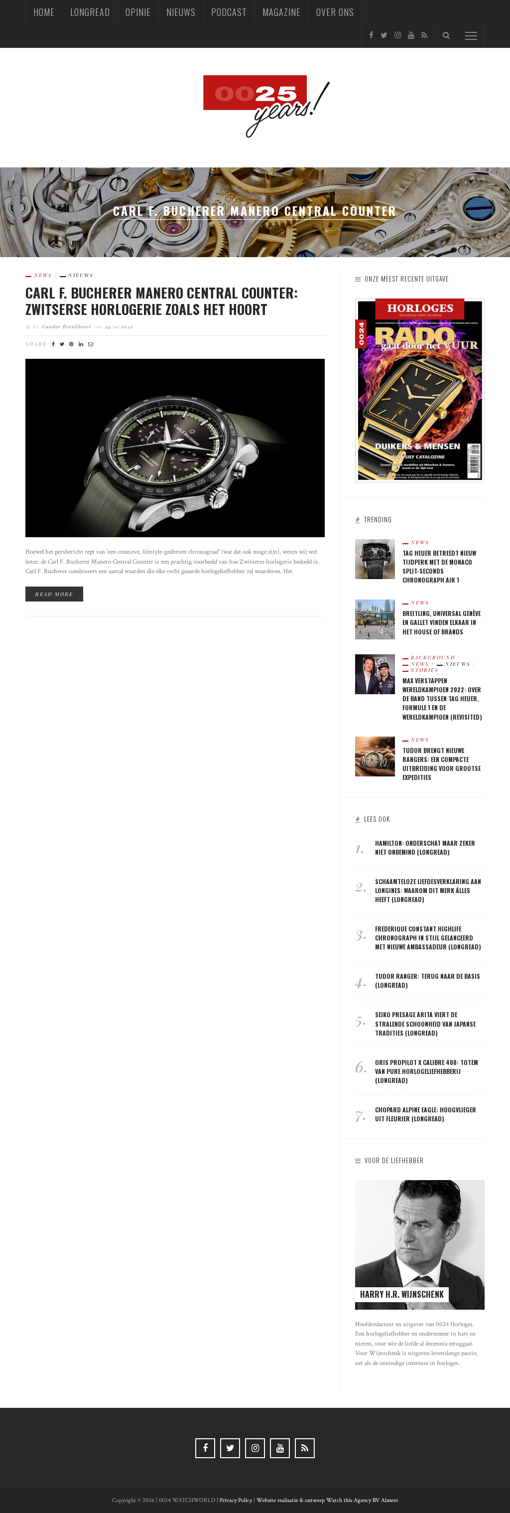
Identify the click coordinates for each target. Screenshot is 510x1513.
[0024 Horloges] (255, 107)
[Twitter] (384, 35)
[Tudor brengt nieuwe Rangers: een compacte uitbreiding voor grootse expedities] (375, 756)
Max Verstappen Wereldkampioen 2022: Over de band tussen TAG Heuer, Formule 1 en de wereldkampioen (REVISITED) (442, 698)
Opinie (138, 11)
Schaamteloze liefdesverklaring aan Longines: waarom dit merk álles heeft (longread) (428, 890)
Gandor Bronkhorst (66, 326)
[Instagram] (397, 35)
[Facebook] (371, 35)
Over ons (335, 11)
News (43, 275)
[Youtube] (411, 35)
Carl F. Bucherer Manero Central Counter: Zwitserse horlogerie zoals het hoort (161, 300)
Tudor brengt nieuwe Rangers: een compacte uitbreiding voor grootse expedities (441, 763)
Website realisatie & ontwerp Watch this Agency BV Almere (327, 1500)
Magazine (281, 11)
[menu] (471, 36)
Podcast (229, 11)
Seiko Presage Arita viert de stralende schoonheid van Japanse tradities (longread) (425, 1023)
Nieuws (181, 11)
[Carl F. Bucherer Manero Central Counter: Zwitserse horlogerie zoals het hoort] (175, 448)
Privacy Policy (236, 1500)
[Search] (446, 36)
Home (44, 11)
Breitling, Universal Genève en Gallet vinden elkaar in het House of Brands (441, 622)
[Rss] (424, 35)
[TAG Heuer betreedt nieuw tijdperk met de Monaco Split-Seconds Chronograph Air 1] (375, 559)
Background (433, 657)
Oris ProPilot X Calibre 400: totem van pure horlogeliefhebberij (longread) (426, 1071)
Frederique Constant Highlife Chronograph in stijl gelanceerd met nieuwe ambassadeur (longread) (428, 937)
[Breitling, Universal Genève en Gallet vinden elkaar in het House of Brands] (375, 619)
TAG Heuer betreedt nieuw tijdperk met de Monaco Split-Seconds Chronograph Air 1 (439, 566)
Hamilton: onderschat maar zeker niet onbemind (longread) (425, 847)
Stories (425, 670)
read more (54, 594)
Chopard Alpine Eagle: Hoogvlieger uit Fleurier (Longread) (425, 1114)
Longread (90, 11)
